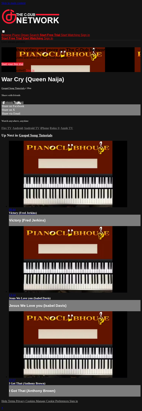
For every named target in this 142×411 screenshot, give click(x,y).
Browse (6, 35)
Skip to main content (13, 3)
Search (35, 35)
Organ (25, 35)
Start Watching (71, 35)
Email (20, 102)
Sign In (48, 38)
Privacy (21, 401)
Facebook (7, 102)
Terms (12, 401)
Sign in (85, 35)
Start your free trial (12, 64)
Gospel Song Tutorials (13, 88)
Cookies (31, 401)
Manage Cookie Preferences (53, 401)
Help (4, 401)
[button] (3, 31)
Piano (16, 35)
